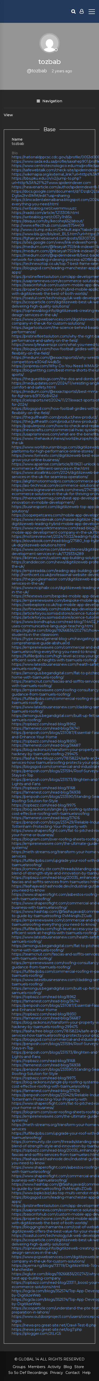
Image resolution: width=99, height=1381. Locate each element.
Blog (67, 1367)
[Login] (82, 11)
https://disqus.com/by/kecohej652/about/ (48, 221)
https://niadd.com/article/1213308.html (45, 212)
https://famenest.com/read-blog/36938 (46, 792)
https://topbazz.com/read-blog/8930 (44, 741)
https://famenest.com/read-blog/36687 (46, 745)
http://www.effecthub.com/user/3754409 (48, 225)
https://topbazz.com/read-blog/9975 (44, 805)
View (8, 115)
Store (79, 1367)
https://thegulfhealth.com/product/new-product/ (54, 417)
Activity (54, 1367)
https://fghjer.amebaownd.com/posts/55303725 (53, 238)
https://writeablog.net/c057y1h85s (42, 217)
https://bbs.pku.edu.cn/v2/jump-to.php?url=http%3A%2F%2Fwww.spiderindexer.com (51, 180)
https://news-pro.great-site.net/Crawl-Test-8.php (54, 1325)
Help (86, 1372)
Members (36, 1367)
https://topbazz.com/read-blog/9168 (43, 788)
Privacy (56, 1372)
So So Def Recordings (27, 1372)
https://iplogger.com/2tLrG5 (36, 1333)
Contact (72, 1372)
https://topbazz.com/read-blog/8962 (44, 724)
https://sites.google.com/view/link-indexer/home (54, 242)
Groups (19, 1367)
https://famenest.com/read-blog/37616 (46, 818)
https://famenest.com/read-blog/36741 (46, 728)
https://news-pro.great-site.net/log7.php (47, 1329)
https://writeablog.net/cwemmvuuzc (44, 208)
